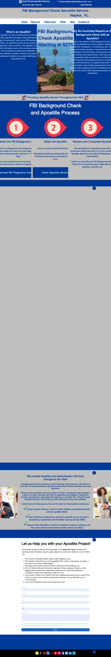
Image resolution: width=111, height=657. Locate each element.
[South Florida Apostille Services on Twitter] (66, 653)
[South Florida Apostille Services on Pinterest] (55, 653)
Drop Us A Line (25, 612)
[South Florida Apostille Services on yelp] (51, 653)
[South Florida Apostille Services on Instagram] (59, 653)
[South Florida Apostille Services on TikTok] (40, 653)
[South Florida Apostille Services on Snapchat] (36, 653)
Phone (22, 606)
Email (22, 600)
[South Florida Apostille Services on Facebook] (62, 653)
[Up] (94, 188)
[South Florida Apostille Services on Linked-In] (70, 653)
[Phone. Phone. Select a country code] (23, 609)
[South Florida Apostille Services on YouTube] (44, 653)
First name (23, 587)
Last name (23, 593)
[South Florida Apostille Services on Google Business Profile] (48, 653)
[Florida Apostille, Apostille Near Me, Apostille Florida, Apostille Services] (73, 653)
